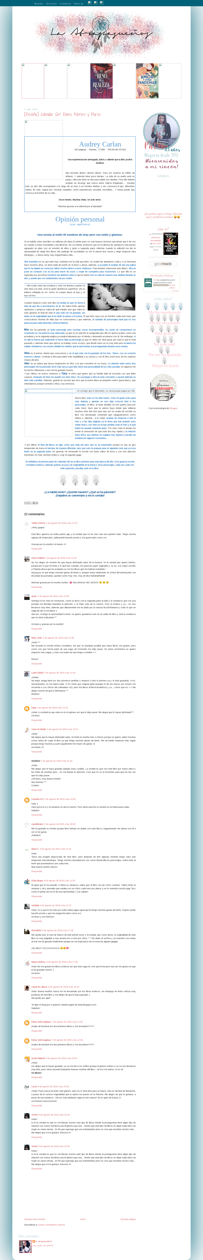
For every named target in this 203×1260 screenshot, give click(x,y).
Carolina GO (37, 799)
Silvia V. (35, 849)
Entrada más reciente (34, 1219)
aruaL (34, 596)
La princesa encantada (155, 237)
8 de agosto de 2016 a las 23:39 (54, 1114)
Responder (36, 548)
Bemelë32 (36, 930)
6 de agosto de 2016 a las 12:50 (59, 880)
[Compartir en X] (31, 502)
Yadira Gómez (38, 523)
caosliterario (37, 824)
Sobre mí (79, 4)
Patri (155, 280)
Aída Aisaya (37, 880)
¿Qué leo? (163, 229)
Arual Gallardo (38, 1058)
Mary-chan (36, 637)
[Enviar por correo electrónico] (25, 502)
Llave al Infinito (38, 729)
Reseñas (39, 4)
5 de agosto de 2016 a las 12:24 (60, 558)
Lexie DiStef (37, 672)
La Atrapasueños (44, 1241)
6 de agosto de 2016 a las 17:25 (57, 930)
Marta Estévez (38, 962)
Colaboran (65, 4)
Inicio (82, 1219)
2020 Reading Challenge (161, 275)
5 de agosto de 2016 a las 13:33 (52, 707)
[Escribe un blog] (28, 502)
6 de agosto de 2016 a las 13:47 (55, 905)
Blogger (173, 408)
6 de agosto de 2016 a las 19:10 (63, 987)
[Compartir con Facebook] (34, 502)
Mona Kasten (156, 243)
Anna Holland (37, 558)
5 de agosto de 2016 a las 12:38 (53, 596)
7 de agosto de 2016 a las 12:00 (67, 1040)
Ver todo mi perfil (43, 1245)
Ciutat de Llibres (39, 987)
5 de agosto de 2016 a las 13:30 (59, 672)
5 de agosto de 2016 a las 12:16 (61, 523)
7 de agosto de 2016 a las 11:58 (67, 1021)
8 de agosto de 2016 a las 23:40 (54, 1146)
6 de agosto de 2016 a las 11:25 (55, 849)
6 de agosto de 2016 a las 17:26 (62, 962)
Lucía (34, 1086)
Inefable (35, 905)
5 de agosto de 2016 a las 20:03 (59, 824)
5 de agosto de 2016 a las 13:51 (62, 729)
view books (175, 291)
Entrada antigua (128, 1219)
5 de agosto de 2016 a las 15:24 (56, 761)
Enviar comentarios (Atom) (51, 1224)
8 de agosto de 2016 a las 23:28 (53, 1086)
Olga (33, 707)
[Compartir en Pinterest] (36, 502)
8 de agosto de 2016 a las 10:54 (61, 1058)
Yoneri (34, 1114)
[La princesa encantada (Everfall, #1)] (170, 254)
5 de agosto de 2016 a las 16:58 (59, 799)
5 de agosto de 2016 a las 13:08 (58, 637)
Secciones (51, 4)
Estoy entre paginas (41, 1021)
